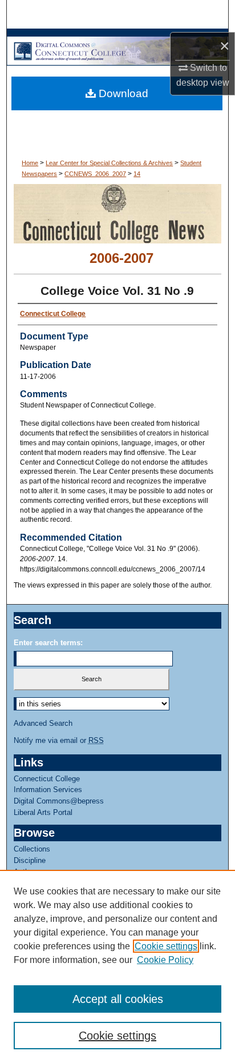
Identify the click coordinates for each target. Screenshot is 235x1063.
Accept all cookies (117, 999)
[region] (117, 966)
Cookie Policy (165, 960)
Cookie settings (166, 946)
